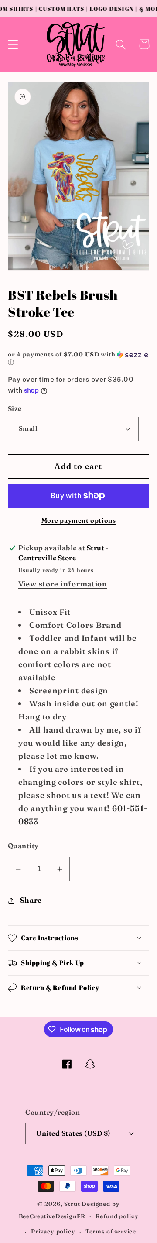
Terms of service (110, 1231)
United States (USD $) (73, 1133)
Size (15, 408)
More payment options (78, 520)
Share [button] (31, 900)
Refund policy (117, 1215)
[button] (13, 44)
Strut (72, 1203)
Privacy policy (53, 1231)
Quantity (23, 846)
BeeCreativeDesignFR (52, 1215)
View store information (62, 583)
